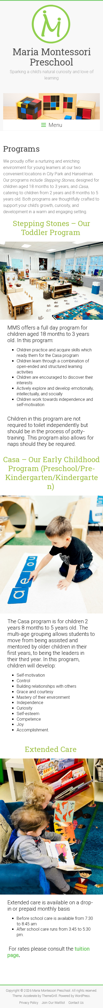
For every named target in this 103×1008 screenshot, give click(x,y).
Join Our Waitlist (53, 1003)
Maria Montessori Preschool (51, 56)
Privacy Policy (28, 1003)
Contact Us (76, 1003)
